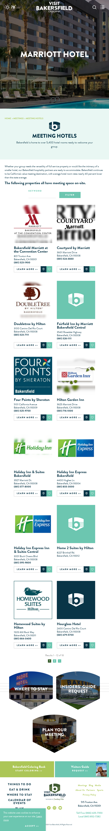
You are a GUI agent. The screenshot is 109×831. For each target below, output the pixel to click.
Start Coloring (27, 770)
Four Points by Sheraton (32, 399)
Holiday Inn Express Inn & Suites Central (31, 549)
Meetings (82, 785)
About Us (80, 790)
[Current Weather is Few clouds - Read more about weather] (7, 7)
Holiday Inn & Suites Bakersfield (29, 473)
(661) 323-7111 (21, 335)
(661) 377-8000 (22, 487)
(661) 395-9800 (22, 562)
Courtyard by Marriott (73, 248)
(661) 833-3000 (65, 487)
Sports (100, 790)
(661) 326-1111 (64, 338)
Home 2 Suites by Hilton (75, 548)
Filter (70, 194)
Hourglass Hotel (69, 624)
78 (13, 7)
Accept (30, 826)
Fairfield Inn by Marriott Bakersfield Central (75, 325)
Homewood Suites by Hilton (29, 625)
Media (98, 785)
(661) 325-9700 (22, 411)
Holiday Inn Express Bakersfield (72, 473)
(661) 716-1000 (65, 411)
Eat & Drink (19, 790)
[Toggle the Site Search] (94, 7)
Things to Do (19, 784)
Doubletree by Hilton (29, 323)
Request (78, 770)
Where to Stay (19, 795)
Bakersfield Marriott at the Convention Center (31, 249)
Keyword (35, 191)
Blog (91, 785)
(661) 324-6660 (65, 259)
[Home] (54, 7)
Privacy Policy (89, 794)
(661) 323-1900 (22, 262)
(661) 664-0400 (22, 638)
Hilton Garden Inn (70, 399)
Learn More (25, 269)
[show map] (43, 269)
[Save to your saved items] (49, 269)
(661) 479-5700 (65, 635)
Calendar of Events (19, 801)
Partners (90, 790)
